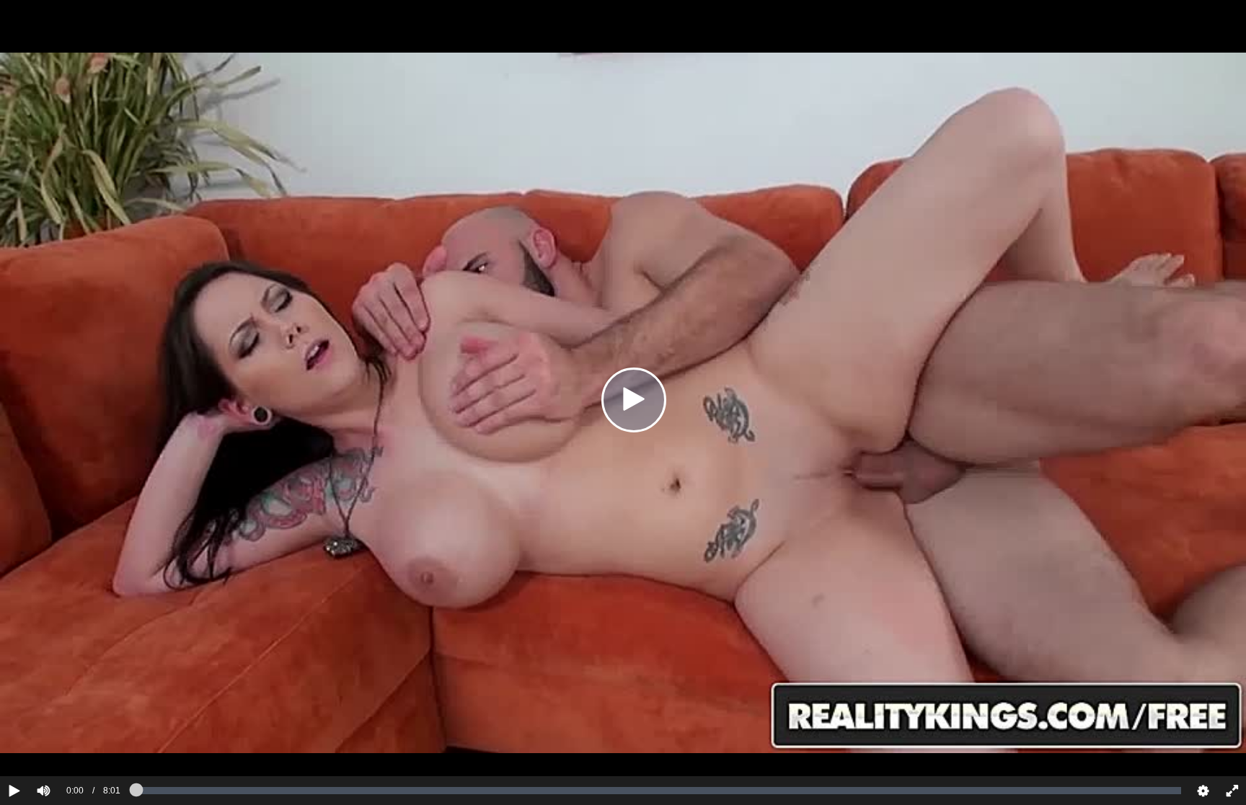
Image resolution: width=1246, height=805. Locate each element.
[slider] (68, 747)
